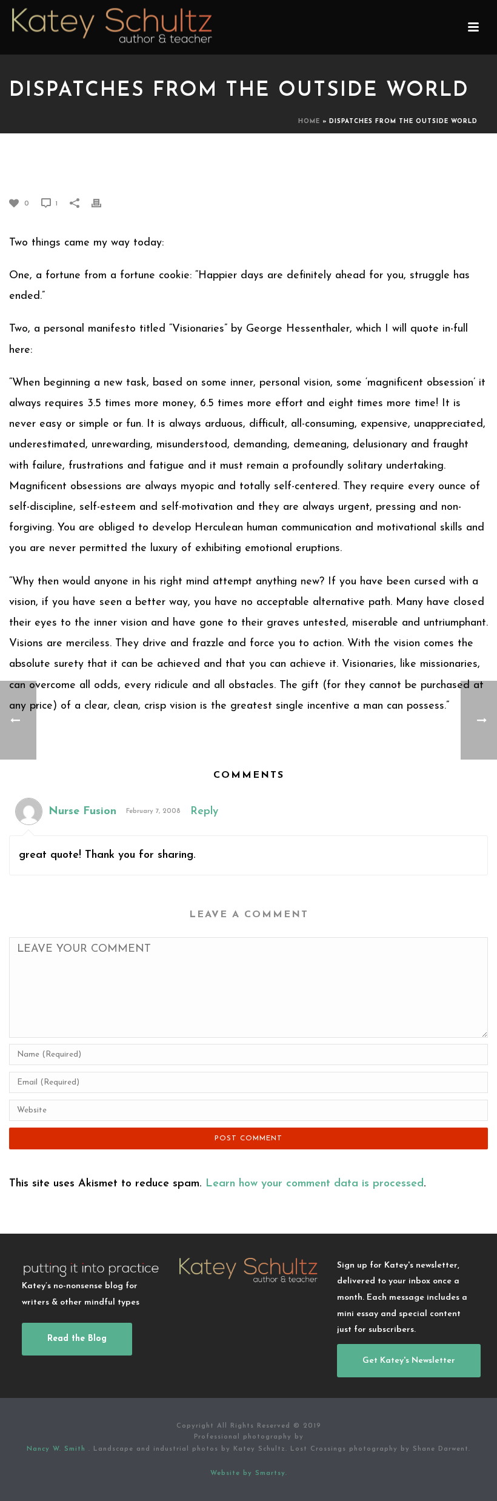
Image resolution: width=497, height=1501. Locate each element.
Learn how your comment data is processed (314, 1183)
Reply (204, 811)
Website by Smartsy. (248, 1473)
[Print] (102, 203)
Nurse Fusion (82, 811)
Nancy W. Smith (57, 1449)
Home (309, 121)
